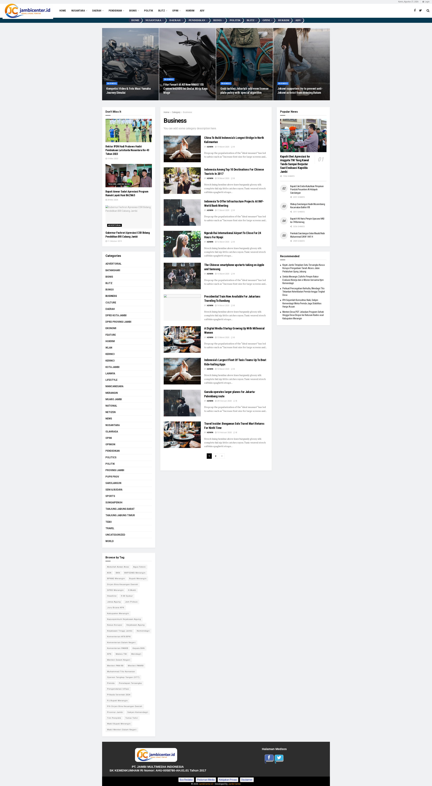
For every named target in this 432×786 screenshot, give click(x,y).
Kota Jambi (112, 367)
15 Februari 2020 (224, 432)
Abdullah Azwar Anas (118, 567)
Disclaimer (246, 779)
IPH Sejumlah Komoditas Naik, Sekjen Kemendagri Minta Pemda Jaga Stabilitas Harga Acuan (301, 303)
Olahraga (111, 431)
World (109, 541)
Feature (110, 334)
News (108, 418)
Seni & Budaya (113, 489)
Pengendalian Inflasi (118, 689)
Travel (109, 528)
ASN (109, 573)
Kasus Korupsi (114, 625)
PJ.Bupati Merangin (117, 701)
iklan (108, 347)
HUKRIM (190, 10)
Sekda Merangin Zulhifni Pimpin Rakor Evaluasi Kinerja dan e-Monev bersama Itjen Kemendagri (303, 280)
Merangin (111, 393)
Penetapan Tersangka (130, 683)
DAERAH (96, 10)
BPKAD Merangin (116, 578)
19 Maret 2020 (223, 147)
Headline (112, 596)
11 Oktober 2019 (114, 241)
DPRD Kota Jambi (116, 315)
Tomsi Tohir (131, 718)
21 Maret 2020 (228, 99)
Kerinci (110, 354)
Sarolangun (113, 483)
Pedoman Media (206, 779)
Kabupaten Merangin (118, 613)
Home (166, 112)
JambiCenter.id (206, 784)
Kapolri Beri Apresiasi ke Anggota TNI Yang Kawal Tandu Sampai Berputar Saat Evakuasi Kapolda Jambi (295, 164)
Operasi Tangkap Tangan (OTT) (123, 677)
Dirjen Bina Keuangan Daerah (122, 584)
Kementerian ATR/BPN (119, 637)
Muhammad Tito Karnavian (121, 672)
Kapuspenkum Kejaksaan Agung (124, 619)
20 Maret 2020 (285, 99)
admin (210, 147)
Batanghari (112, 270)
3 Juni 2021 (113, 99)
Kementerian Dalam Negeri (121, 642)
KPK (109, 654)
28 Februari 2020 (224, 401)
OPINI (175, 10)
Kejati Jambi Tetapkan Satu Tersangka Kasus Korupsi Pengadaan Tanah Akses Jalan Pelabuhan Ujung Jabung (303, 268)
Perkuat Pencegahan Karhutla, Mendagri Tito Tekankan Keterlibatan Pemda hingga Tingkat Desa (303, 291)
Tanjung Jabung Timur (120, 515)
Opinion (110, 444)
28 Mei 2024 (112, 200)
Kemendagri (143, 631)
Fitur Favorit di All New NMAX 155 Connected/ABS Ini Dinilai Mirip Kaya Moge (185, 89)
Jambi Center (234, 784)
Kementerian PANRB (117, 648)
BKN (118, 573)
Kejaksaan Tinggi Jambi (119, 631)
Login (426, 2)
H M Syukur (127, 596)
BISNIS (133, 10)
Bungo (109, 289)
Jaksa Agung (114, 602)
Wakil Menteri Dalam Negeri (122, 730)
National (112, 139)
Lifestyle (111, 380)
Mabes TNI (121, 654)
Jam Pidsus (131, 602)
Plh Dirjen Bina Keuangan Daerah (124, 706)
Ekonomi (110, 328)
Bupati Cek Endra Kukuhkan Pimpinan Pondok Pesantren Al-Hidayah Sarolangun (306, 189)
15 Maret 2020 (223, 274)
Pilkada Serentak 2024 (118, 695)
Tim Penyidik (114, 718)
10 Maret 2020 (223, 369)
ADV (202, 10)
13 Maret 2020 (223, 337)
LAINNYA (110, 373)
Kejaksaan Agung (136, 625)
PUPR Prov (112, 476)
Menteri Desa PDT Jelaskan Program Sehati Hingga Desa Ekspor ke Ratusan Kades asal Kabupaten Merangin (303, 315)
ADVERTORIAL (114, 225)
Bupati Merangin (137, 578)
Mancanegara (114, 386)
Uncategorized (115, 534)
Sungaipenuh (113, 502)
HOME (62, 10)
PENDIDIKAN (115, 10)
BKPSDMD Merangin (134, 573)
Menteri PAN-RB (115, 666)
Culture (110, 302)
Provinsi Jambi (115, 712)
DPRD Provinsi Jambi (118, 321)
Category (176, 112)
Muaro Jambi (113, 399)
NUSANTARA (78, 10)
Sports (110, 496)
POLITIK (148, 10)
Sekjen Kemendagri (137, 712)
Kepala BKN (139, 648)
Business (111, 83)
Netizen (110, 412)
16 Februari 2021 (172, 99)
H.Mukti (132, 590)
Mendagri (136, 654)
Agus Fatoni (139, 567)
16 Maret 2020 (223, 242)
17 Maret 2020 (223, 210)
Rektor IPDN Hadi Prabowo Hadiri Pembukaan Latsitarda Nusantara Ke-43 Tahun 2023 (127, 150)
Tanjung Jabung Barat (119, 184)
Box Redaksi (186, 779)
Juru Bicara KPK (115, 608)
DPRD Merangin (115, 590)
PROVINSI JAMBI (114, 470)
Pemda (111, 683)
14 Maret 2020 (223, 305)
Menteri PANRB (136, 666)
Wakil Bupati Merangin (119, 724)
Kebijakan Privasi (228, 779)
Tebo (108, 522)
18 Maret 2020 (223, 178)
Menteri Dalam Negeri (118, 660)
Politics (110, 457)
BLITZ (161, 10)
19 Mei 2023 (112, 159)
